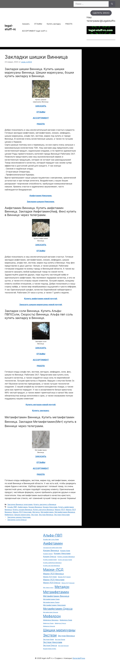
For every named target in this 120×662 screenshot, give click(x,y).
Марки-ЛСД (60, 510)
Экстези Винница (46, 515)
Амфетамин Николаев (40, 195)
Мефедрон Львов (48, 623)
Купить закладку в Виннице (45, 504)
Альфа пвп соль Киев (51, 539)
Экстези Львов (60, 639)
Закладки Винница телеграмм (20, 504)
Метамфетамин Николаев (54, 605)
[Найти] (112, 4)
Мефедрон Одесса (60, 623)
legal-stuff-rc (10, 27)
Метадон (36, 512)
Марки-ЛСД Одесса (51, 583)
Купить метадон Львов (65, 559)
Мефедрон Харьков (49, 626)
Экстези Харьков (63, 645)
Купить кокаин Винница (22, 510)
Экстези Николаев (62, 515)
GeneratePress (79, 658)
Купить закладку (54, 24)
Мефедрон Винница (50, 620)
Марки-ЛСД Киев (50, 577)
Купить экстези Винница (51, 565)
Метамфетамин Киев (51, 599)
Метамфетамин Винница (64, 512)
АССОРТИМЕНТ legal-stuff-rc (34, 31)
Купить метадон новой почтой (40, 404)
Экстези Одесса (50, 645)
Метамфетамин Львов (51, 602)
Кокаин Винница (35, 507)
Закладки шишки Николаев (40, 201)
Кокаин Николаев (50, 507)
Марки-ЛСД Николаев (22, 512)
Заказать (26, 24)
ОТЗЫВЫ (38, 24)
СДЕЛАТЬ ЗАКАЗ (101, 13)
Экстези (34, 515)
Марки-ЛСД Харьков (68, 583)
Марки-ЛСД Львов (64, 577)
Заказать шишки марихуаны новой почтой (40, 304)
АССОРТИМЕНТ (41, 118)
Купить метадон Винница (43, 510)
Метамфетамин (47, 512)
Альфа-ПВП (12, 507)
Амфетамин (23, 507)
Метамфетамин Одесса (57, 608)
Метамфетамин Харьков (50, 612)
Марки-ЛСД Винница (53, 573)
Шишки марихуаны (22, 515)
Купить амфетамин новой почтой (40, 298)
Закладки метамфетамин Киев (52, 547)
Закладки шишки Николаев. (19, 517)
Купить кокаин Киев (50, 559)
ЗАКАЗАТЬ (40, 106)
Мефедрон (9, 515)
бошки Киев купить (49, 648)
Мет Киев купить (48, 587)
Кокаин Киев (65, 551)
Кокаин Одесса (49, 556)
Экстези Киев (48, 639)
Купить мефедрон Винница (52, 562)
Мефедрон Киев (66, 620)
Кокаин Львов (48, 553)
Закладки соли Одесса (16, 520)
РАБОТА (68, 24)
